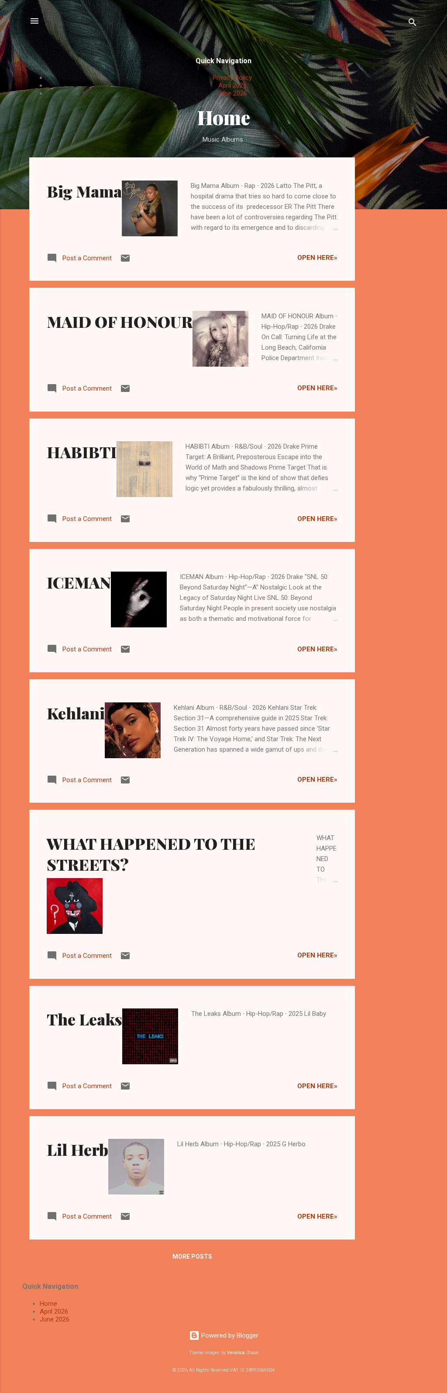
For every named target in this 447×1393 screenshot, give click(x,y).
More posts (192, 1256)
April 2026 (232, 85)
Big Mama (84, 191)
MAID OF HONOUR (120, 321)
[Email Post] (125, 261)
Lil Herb (77, 1149)
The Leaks (84, 1018)
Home (48, 1304)
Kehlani (76, 712)
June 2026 (232, 93)
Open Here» (317, 258)
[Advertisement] (390, 288)
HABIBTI (82, 451)
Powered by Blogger (228, 1335)
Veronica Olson (242, 1353)
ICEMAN (79, 582)
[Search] (412, 23)
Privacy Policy (232, 78)
